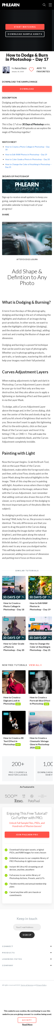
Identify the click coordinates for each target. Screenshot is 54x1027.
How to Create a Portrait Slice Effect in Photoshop (40, 700)
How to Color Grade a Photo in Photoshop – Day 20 (27, 159)
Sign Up (27, 935)
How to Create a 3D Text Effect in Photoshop (13, 741)
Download (27, 89)
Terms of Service (27, 985)
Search (44, 4)
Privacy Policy (41, 985)
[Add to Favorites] (31, 70)
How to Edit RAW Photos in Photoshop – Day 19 (26, 154)
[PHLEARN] (10, 5)
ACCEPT (27, 1020)
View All (35, 665)
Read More (27, 1024)
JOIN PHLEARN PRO (27, 834)
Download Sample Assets (25, 34)
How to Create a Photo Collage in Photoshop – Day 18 (13, 606)
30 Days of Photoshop (33, 124)
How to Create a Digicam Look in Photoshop (11, 700)
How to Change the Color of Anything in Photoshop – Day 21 (40, 646)
